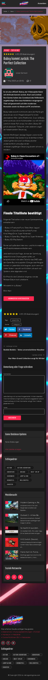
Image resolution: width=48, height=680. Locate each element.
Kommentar (7, 374)
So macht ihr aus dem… (29, 528)
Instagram (16, 324)
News (12, 11)
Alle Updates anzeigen (13, 449)
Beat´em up (35, 472)
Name (5, 407)
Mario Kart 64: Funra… (29, 552)
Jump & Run (15, 320)
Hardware (11, 476)
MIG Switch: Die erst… (29, 539)
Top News (15, 50)
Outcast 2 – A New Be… (30, 515)
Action (9, 467)
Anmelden (42, 3)
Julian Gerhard (21, 73)
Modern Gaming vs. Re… (30, 502)
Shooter (10, 484)
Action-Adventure (24, 467)
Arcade (22, 472)
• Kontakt (36, 632)
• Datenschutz (6, 632)
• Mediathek (16, 634)
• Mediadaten (25, 637)
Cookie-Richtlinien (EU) (11, 637)
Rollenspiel (24, 480)
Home (5, 11)
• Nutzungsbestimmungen (22, 632)
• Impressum (5, 634)
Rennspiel (10, 480)
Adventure (11, 472)
